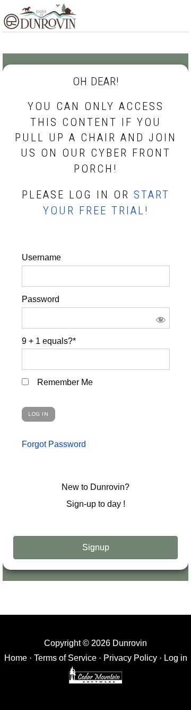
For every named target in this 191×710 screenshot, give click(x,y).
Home (15, 657)
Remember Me (64, 382)
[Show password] (159, 318)
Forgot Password (54, 444)
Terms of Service (65, 657)
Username (41, 257)
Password (40, 299)
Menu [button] (177, 14)
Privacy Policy (130, 657)
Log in (175, 657)
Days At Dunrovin (40, 16)
